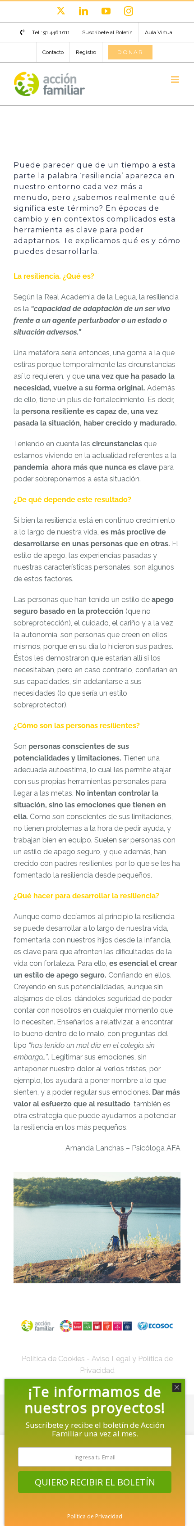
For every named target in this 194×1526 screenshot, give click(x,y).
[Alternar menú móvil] (175, 79)
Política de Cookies (53, 1358)
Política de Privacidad (94, 1516)
